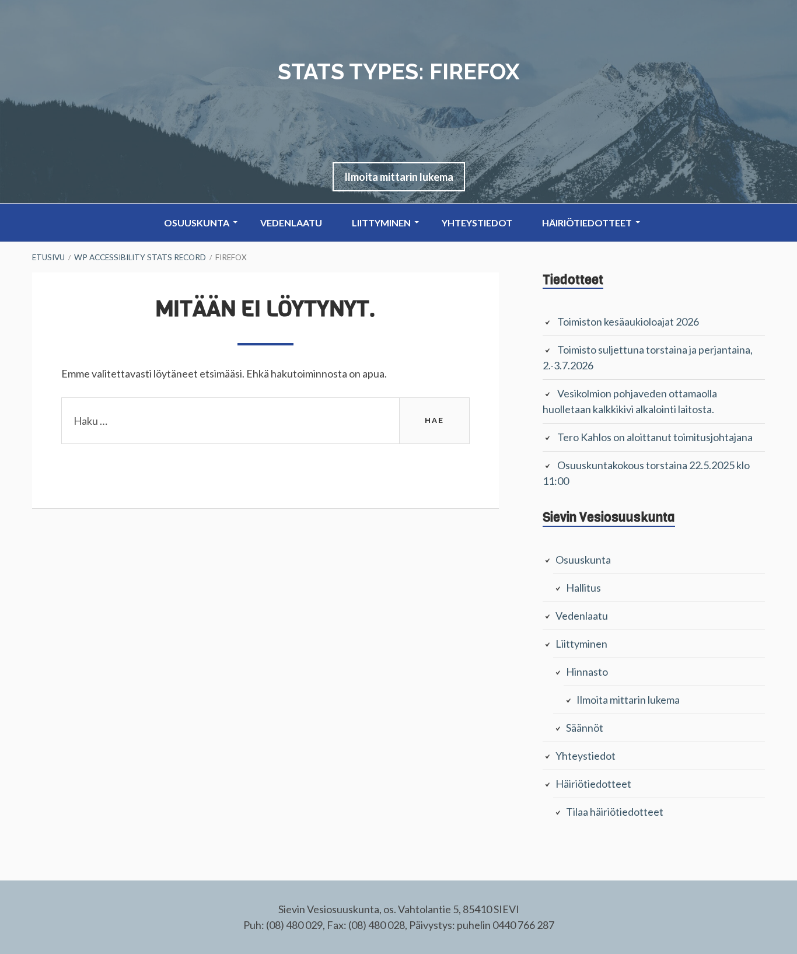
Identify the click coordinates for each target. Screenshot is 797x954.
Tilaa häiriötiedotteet (614, 811)
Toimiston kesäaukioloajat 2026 (628, 321)
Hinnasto (587, 671)
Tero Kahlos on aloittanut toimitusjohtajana (655, 437)
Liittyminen (381, 222)
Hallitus (583, 587)
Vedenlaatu (291, 222)
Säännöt (584, 727)
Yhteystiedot (477, 222)
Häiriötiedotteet (587, 222)
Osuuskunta (196, 222)
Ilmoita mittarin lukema (398, 176)
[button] (399, 176)
